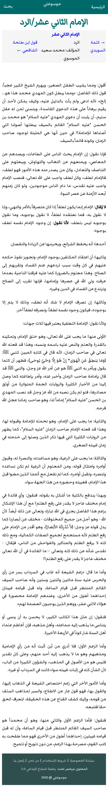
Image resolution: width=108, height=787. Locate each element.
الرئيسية (98, 7)
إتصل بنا (19, 760)
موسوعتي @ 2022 (54, 777)
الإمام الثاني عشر (66, 34)
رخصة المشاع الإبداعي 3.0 (38, 768)
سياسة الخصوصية (82, 760)
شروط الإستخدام (54, 760)
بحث (8, 6)
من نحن (33, 760)
